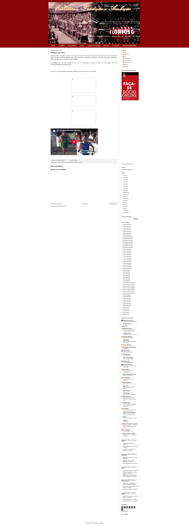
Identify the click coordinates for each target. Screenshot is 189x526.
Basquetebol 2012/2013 (128, 237)
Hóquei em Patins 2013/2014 (129, 284)
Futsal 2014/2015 (126, 273)
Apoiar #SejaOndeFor (127, 463)
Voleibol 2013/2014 (127, 296)
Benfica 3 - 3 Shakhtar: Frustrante (130, 418)
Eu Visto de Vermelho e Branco (129, 374)
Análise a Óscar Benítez (128, 375)
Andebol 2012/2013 (127, 224)
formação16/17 (126, 312)
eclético (67, 162)
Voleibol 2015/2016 (127, 300)
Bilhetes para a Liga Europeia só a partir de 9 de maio (130, 484)
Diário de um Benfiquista (128, 357)
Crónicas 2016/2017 (127, 256)
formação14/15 (126, 309)
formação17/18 (126, 314)
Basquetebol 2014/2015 (128, 240)
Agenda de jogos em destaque (129, 394)
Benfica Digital (126, 340)
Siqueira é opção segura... (128, 337)
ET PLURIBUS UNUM (127, 355)
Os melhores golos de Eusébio (129, 409)
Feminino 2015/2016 (127, 265)
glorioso (70, 162)
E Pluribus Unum (126, 361)
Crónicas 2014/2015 (127, 252)
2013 (124, 190)
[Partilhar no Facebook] (75, 160)
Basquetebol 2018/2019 (128, 247)
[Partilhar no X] (74, 160)
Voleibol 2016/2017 (127, 302)
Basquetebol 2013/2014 (128, 238)
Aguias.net (125, 326)
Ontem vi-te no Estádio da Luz (129, 412)
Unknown (126, 64)
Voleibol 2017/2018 (127, 303)
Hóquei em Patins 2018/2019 (129, 293)
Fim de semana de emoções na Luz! (130, 446)
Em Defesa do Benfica (127, 364)
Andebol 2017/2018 (127, 233)
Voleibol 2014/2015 (127, 298)
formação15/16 (126, 310)
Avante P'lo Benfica (127, 333)
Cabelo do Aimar (126, 350)
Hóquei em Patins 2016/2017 (129, 289)
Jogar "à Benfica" (126, 382)
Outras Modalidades (129, 46)
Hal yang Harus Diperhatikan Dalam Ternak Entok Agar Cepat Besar (129, 399)
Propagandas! (126, 421)
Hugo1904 (126, 54)
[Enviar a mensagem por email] (71, 160)
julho (124, 202)
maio (124, 206)
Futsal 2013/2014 (126, 272)
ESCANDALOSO (126, 348)
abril (124, 208)
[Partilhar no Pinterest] (76, 160)
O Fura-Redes (126, 408)
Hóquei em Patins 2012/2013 (129, 282)
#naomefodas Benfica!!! (128, 320)
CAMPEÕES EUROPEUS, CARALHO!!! (130, 321)
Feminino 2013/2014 (127, 261)
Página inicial (85, 203)
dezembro (125, 192)
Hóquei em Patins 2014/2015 (129, 286)
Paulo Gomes (127, 58)
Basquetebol (72, 46)
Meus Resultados (126, 390)
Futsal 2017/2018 (126, 279)
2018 (124, 179)
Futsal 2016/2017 (126, 277)
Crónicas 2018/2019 (127, 259)
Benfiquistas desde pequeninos (129, 347)
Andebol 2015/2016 (127, 229)
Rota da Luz (125, 420)
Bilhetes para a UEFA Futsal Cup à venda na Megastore (130, 476)
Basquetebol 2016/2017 (128, 244)
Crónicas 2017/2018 (127, 258)
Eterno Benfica (126, 369)
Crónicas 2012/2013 (127, 249)
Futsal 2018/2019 (126, 280)
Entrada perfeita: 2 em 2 (128, 431)
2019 (124, 177)
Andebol (62, 46)
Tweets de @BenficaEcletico (127, 164)
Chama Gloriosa (126, 354)
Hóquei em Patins (94, 46)
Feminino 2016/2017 (127, 266)
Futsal (82, 46)
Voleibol (106, 46)
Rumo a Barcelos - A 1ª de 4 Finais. (130, 334)
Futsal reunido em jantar (128, 470)
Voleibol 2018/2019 (127, 305)
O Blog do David (126, 402)
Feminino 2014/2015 (127, 263)
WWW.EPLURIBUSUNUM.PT (128, 362)
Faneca (125, 52)
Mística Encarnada (127, 396)
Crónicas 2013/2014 (127, 251)
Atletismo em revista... (127, 328)
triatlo (81, 162)
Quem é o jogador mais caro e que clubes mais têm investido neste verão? (129, 405)
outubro (124, 196)
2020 (124, 175)
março (124, 210)
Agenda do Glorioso (127, 323)
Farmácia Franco (126, 377)
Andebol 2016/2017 (127, 231)
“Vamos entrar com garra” (128, 443)
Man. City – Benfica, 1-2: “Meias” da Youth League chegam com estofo (129, 426)
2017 (124, 182)
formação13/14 (126, 307)
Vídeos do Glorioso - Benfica (129, 433)
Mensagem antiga (113, 203)
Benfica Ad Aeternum (127, 336)
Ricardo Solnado (127, 62)
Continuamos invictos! (127, 383)
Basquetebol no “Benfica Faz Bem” (130, 457)
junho (124, 204)
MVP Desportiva (126, 393)
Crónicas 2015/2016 (127, 254)
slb (78, 162)
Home (53, 46)
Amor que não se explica (128, 358)
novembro (125, 194)
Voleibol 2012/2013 (127, 295)
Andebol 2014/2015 (127, 228)
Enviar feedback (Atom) (60, 206)
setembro (125, 198)
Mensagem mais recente (56, 203)
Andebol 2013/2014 (127, 226)
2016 (124, 184)
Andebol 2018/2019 (127, 235)
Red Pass (125, 417)
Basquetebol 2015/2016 (128, 242)
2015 (124, 186)
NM (125, 56)
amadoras (60, 162)
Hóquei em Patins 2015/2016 (129, 287)
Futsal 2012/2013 (126, 270)
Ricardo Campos (127, 60)
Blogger (101, 523)
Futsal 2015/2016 (126, 275)
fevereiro (125, 212)
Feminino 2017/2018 (127, 268)
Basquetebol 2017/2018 (128, 245)
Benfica (63, 162)
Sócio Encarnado (126, 430)
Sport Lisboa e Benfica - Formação (130, 423)
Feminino (115, 46)
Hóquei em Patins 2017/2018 (129, 291)
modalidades (75, 162)
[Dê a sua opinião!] (72, 160)
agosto (124, 200)
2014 (124, 188)
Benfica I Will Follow (127, 345)
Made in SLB (125, 386)
